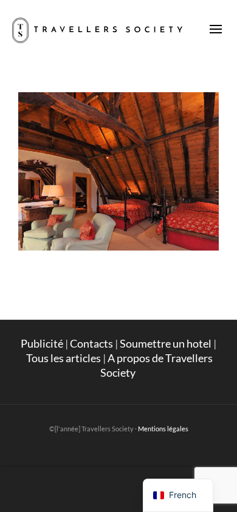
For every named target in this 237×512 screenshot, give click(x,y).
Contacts (91, 343)
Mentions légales (163, 429)
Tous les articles (63, 358)
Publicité (42, 343)
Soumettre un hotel (165, 343)
